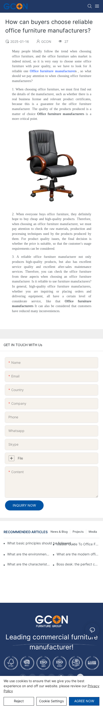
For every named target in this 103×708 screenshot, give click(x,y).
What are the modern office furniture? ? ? (78, 554)
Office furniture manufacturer (52, 71)
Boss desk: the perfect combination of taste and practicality (78, 564)
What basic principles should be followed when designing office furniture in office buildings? (42, 543)
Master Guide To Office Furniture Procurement (78, 544)
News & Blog (59, 531)
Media (93, 531)
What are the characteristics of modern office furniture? (28, 564)
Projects (78, 531)
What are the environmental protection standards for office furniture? (28, 554)
